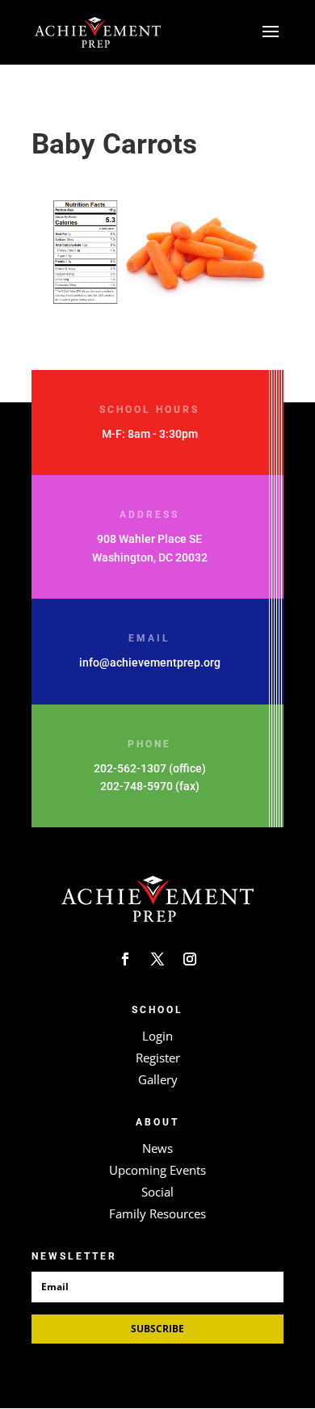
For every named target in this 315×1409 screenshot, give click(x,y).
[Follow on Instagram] (190, 959)
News (157, 1148)
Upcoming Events (157, 1170)
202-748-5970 (136, 786)
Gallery (158, 1079)
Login (157, 1036)
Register (158, 1057)
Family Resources (157, 1213)
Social (157, 1192)
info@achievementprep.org (149, 662)
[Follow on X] (157, 959)
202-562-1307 (130, 768)
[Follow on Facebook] (125, 959)
